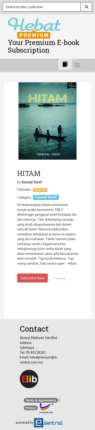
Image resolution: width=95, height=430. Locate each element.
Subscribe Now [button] (32, 278)
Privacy (31, 408)
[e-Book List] (65, 64)
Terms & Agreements (41, 400)
